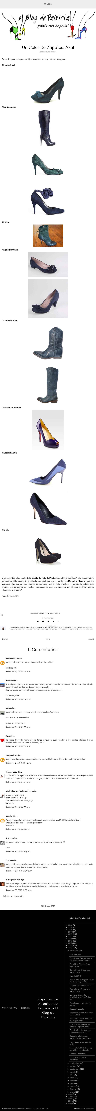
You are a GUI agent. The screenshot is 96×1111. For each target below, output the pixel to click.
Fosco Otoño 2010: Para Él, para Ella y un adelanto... (81, 1049)
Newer (5, 639)
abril (72, 1083)
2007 (70, 1099)
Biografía (25, 1008)
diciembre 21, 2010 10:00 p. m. (19, 871)
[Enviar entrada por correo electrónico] (48, 615)
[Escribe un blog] (43, 621)
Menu (49, 4)
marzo (73, 1086)
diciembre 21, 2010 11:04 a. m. (18, 763)
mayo (72, 1080)
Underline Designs (87, 1108)
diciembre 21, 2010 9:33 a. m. (18, 727)
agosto (73, 1072)
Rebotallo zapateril (77, 1009)
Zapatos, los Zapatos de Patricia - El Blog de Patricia (48, 1008)
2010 (70, 948)
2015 (70, 936)
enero (72, 1092)
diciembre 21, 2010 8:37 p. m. (18, 851)
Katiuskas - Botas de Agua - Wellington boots (81, 1019)
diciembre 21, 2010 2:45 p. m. (18, 782)
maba (8, 708)
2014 (70, 939)
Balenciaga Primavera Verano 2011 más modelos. (81, 1037)
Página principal (9, 1008)
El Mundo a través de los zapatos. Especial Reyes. (80, 1025)
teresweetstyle (12, 658)
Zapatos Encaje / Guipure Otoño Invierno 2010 (80, 1031)
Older (90, 639)
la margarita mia (13, 879)
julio (72, 1075)
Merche (9, 816)
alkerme (9, 680)
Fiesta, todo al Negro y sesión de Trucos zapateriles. (82, 980)
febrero (73, 1089)
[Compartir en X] (48, 621)
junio (72, 1077)
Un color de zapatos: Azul (80, 985)
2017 (70, 932)
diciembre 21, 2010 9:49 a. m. (18, 746)
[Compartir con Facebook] (53, 621)
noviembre (75, 1063)
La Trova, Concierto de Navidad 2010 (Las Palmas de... (81, 997)
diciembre (74, 950)
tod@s (15, 596)
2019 (70, 927)
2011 (70, 945)
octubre (73, 1066)
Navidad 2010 (75, 976)
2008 (70, 1096)
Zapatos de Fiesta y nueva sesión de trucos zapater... (81, 959)
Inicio (48, 639)
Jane (8, 736)
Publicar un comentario (13, 896)
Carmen (9, 860)
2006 (70, 1101)
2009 (70, 1094)
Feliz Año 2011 (75, 955)
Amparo (9, 838)
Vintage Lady (11, 772)
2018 (70, 930)
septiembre (75, 1069)
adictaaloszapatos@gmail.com (19, 791)
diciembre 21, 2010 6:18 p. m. (18, 829)
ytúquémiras (11, 755)
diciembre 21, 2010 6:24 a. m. (18, 671)
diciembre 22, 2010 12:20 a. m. (19, 890)
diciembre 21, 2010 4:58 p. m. (18, 807)
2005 (70, 1103)
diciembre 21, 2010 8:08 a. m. (18, 699)
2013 (70, 941)
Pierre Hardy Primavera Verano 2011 (80, 990)
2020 (70, 925)
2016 (70, 934)
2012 (70, 943)
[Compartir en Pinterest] (58, 621)
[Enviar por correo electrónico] (37, 621)
